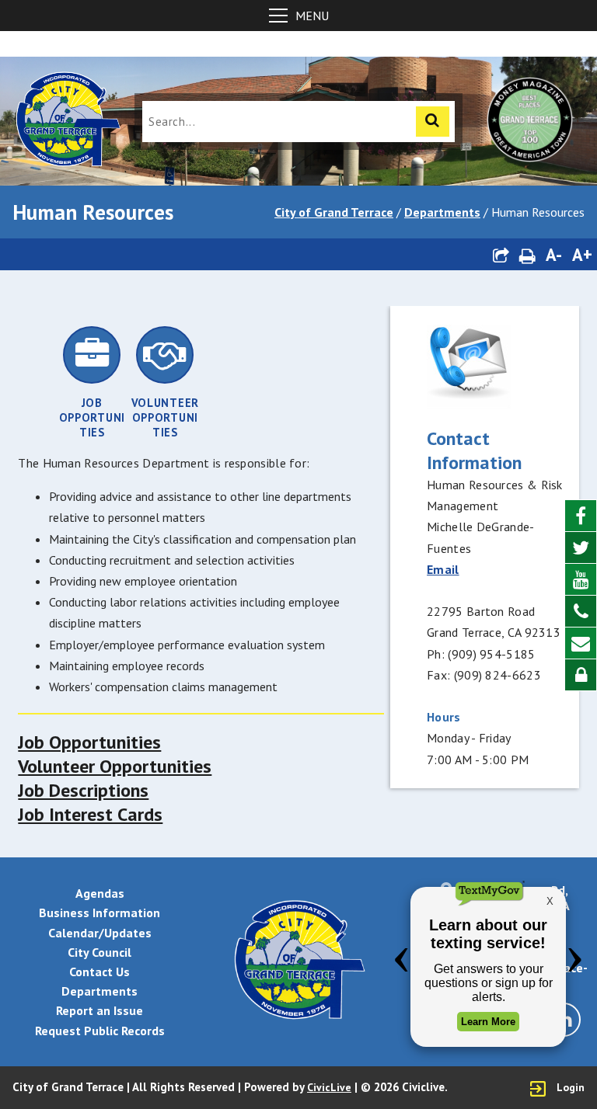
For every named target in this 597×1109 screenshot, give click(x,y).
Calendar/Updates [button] (100, 932)
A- (554, 254)
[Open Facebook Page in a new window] (580, 516)
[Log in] (580, 674)
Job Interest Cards (90, 814)
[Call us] (580, 612)
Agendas (99, 893)
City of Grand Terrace (333, 212)
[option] (91, 382)
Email (443, 569)
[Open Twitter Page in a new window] (580, 548)
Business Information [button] (99, 912)
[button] (500, 254)
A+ (582, 254)
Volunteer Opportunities (114, 766)
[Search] (432, 121)
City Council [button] (99, 952)
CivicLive (329, 1087)
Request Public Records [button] (100, 1030)
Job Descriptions (83, 790)
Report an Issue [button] (99, 1010)
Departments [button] (99, 991)
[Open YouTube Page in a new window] (580, 580)
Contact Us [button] (99, 971)
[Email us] (580, 643)
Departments (442, 212)
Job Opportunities (89, 742)
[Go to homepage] (67, 121)
